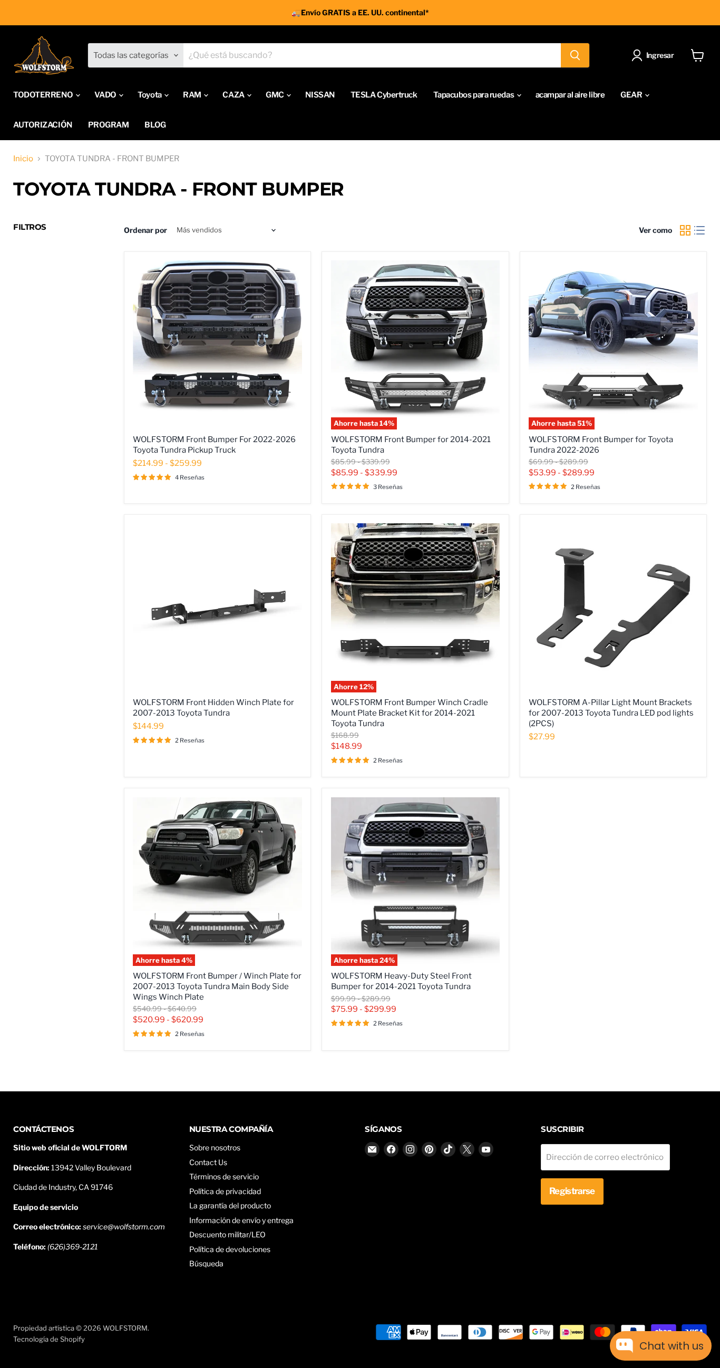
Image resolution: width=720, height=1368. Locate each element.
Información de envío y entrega (241, 1220)
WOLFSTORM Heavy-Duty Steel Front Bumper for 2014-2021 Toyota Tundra (401, 981)
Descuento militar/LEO (227, 1234)
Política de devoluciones (229, 1249)
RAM (192, 95)
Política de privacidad (225, 1191)
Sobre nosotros (214, 1147)
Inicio (23, 158)
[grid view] (685, 230)
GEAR (632, 95)
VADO (106, 95)
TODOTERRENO (43, 95)
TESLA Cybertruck (384, 95)
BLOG (155, 125)
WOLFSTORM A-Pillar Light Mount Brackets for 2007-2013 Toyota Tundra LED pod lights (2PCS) (611, 713)
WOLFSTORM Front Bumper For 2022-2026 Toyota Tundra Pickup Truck (214, 445)
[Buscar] (575, 55)
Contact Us (208, 1162)
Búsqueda (206, 1263)
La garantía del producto (230, 1205)
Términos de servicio (224, 1176)
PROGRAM (108, 125)
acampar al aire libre (570, 95)
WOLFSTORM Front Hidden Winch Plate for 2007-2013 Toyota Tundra (213, 708)
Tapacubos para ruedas (474, 95)
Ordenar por (145, 230)
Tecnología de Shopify (49, 1339)
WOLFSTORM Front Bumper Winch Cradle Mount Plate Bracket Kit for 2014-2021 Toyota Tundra (409, 713)
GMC (275, 95)
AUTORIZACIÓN (42, 125)
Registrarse (572, 1191)
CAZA (234, 95)
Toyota (150, 95)
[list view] (700, 230)
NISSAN (319, 95)
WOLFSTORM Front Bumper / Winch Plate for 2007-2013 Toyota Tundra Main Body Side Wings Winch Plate (217, 986)
